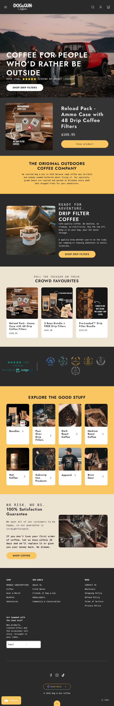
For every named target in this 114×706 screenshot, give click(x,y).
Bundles (10, 597)
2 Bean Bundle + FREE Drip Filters (55, 324)
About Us (37, 585)
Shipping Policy (93, 593)
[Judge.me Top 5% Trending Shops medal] (75, 370)
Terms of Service (94, 601)
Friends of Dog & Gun (44, 593)
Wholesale (90, 589)
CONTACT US (90, 585)
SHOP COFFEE (21, 555)
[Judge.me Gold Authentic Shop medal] (75, 361)
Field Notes (39, 589)
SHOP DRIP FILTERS (25, 87)
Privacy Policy (93, 606)
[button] (5, 7)
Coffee (9, 589)
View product (84, 144)
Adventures (12, 601)
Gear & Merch (13, 593)
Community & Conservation (46, 601)
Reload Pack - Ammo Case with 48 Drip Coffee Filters (22, 326)
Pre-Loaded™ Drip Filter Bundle (90, 324)
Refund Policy (92, 597)
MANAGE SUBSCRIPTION (17, 585)
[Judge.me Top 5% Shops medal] (100, 361)
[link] (100, 7)
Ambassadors (39, 597)
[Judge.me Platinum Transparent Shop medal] (63, 361)
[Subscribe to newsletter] (26, 644)
